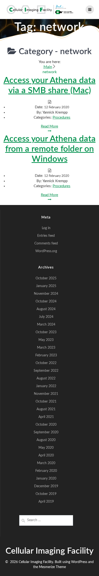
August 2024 (46, 309)
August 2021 (46, 409)
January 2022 (46, 386)
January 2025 (46, 286)
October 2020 (46, 424)
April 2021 (46, 417)
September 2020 (46, 432)
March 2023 (46, 347)
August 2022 (46, 378)
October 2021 (46, 401)
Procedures (61, 117)
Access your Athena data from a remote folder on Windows (50, 149)
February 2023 (46, 355)
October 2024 (46, 301)
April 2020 (46, 455)
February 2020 (46, 471)
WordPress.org (46, 251)
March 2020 (46, 463)
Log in (46, 228)
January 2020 (46, 478)
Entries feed (46, 235)
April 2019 (46, 501)
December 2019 (46, 486)
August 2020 (46, 440)
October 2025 (46, 278)
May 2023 (46, 340)
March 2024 (46, 324)
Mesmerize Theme (52, 567)
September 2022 (46, 370)
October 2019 (46, 494)
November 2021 (46, 394)
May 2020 (46, 447)
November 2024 (46, 293)
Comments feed (46, 243)
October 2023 (46, 332)
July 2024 (46, 317)
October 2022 (46, 363)
